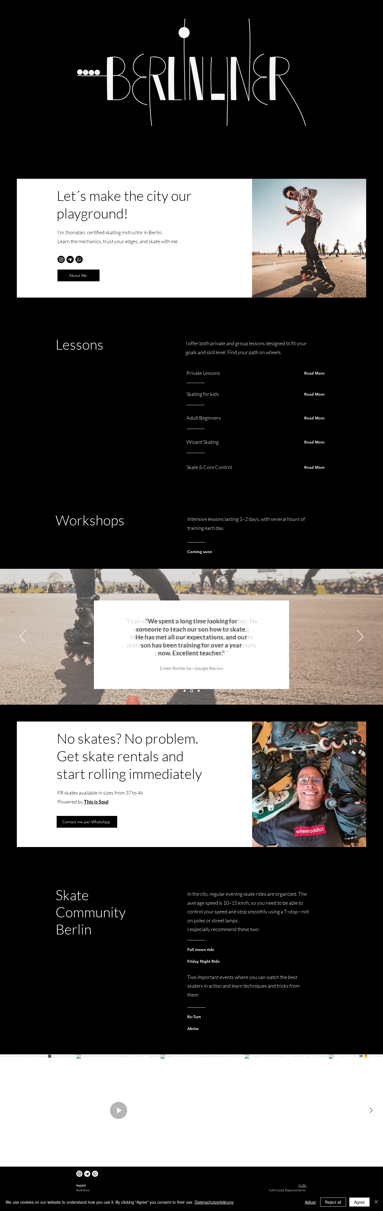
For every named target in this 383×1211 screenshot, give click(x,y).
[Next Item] (371, 1110)
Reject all (333, 1202)
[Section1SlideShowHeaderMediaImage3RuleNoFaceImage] (185, 691)
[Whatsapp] (79, 259)
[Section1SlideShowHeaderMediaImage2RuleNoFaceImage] (191, 690)
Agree (359, 1202)
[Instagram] (61, 259)
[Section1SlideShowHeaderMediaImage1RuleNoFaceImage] (199, 691)
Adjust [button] (310, 1202)
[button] (78, 275)
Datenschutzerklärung (214, 1202)
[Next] (360, 637)
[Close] (376, 1202)
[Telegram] (70, 259)
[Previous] (22, 637)
